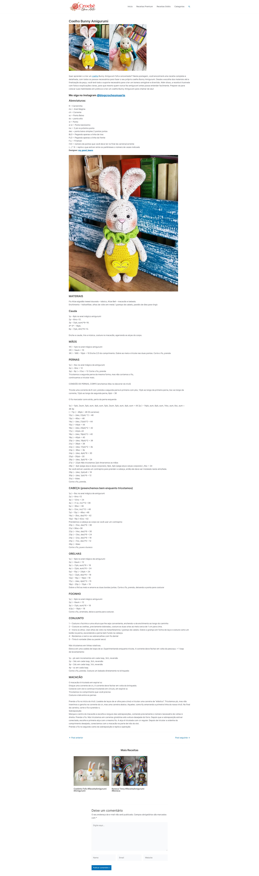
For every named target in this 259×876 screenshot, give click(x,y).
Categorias (179, 6)
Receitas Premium (144, 6)
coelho (95, 76)
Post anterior (76, 738)
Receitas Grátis (164, 6)
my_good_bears (85, 150)
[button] (189, 6)
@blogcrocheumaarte (111, 95)
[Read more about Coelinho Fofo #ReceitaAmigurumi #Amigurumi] (91, 771)
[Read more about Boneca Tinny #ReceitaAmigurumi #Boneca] (129, 771)
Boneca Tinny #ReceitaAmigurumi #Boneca (128, 790)
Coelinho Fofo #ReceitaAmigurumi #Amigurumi (90, 790)
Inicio (130, 6)
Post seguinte (182, 738)
